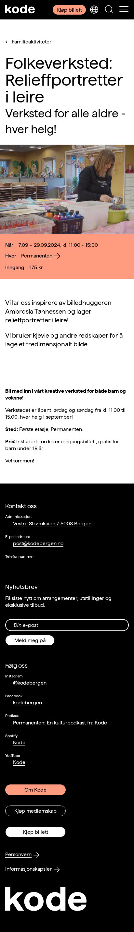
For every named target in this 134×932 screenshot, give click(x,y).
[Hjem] (20, 10)
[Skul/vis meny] (124, 9)
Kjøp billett (69, 10)
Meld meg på (30, 640)
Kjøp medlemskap (35, 811)
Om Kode (35, 790)
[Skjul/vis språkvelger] (94, 9)
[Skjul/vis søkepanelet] (108, 9)
